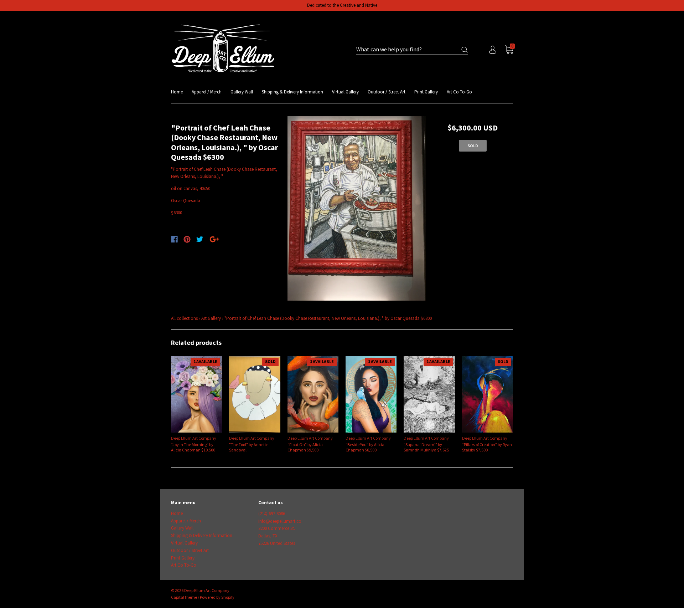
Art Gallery (211, 318)
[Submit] (464, 50)
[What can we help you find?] (412, 50)
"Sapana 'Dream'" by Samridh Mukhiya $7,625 (426, 447)
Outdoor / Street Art (386, 92)
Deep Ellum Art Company (193, 438)
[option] (356, 208)
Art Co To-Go (459, 92)
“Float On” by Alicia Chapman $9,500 (305, 447)
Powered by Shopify (217, 597)
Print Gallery (426, 92)
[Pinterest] (187, 239)
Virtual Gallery (345, 92)
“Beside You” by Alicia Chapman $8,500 (365, 447)
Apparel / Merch (207, 92)
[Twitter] (199, 239)
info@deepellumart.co (279, 521)
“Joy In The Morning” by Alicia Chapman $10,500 (193, 447)
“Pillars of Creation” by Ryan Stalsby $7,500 (487, 447)
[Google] (214, 239)
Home (177, 92)
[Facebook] (174, 239)
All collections (184, 318)
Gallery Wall (241, 92)
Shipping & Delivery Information (292, 92)
